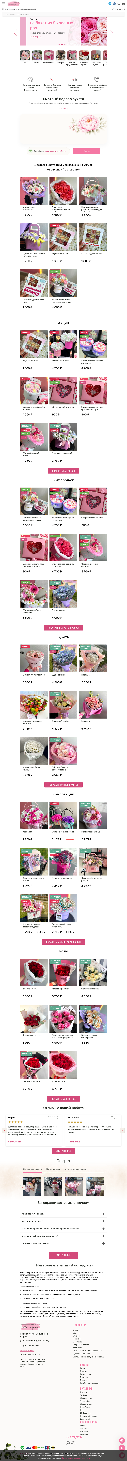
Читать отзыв (14, 1142)
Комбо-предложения (89, 1383)
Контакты (77, 1348)
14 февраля (85, 1395)
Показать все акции (63, 471)
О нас (75, 1330)
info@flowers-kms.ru (30, 1354)
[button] (59, 44)
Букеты (83, 1371)
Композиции (85, 1374)
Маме (82, 1425)
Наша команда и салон (75, 1169)
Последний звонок (88, 1416)
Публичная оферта (81, 1354)
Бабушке (84, 1431)
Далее (87, 151)
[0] (123, 3)
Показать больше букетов (64, 785)
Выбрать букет (37, 35)
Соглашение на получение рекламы (88, 1357)
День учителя (86, 1404)
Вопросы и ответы (81, 1345)
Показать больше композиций (63, 942)
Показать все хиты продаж (63, 628)
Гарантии (77, 1339)
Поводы (84, 1380)
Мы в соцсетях (53, 1169)
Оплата (76, 1333)
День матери (86, 1398)
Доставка (77, 1342)
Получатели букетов (32, 1169)
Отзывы (76, 1336)
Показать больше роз (63, 1099)
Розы (82, 1368)
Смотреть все (63, 1151)
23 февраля (85, 1413)
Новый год (85, 1407)
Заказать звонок (27, 1351)
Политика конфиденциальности (76, 1458)
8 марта (83, 1392)
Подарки (84, 1377)
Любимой (84, 1428)
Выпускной (85, 1419)
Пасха (83, 1410)
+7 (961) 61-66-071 (29, 1345)
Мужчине (84, 1434)
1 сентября (85, 1401)
